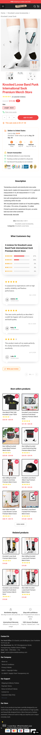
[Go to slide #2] (20, 76)
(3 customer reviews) (18, 97)
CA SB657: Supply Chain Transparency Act (15, 673)
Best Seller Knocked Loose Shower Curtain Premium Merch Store (10, 512)
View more (21, 524)
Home (3, 13)
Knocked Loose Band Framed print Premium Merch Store (29, 512)
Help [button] (37, 732)
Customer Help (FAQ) (8, 695)
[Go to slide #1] (10, 76)
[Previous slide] (4, 45)
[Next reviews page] (36, 374)
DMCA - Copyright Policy (9, 670)
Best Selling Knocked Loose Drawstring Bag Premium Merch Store (29, 448)
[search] (34, 6)
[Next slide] (37, 45)
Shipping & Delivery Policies (10, 683)
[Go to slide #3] (31, 76)
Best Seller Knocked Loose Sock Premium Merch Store (28, 590)
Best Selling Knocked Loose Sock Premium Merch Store (28, 558)
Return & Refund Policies (9, 689)
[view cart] (38, 6)
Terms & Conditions (7, 664)
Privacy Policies (6, 667)
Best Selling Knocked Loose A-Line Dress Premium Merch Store (10, 480)
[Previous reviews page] (26, 374)
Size (4, 104)
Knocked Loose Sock (8, 16)
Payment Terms (6, 686)
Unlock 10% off (4, 726)
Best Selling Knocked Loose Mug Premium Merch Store (9, 448)
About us (4, 661)
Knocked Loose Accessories (18, 13)
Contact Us (5, 692)
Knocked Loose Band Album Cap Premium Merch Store (29, 480)
